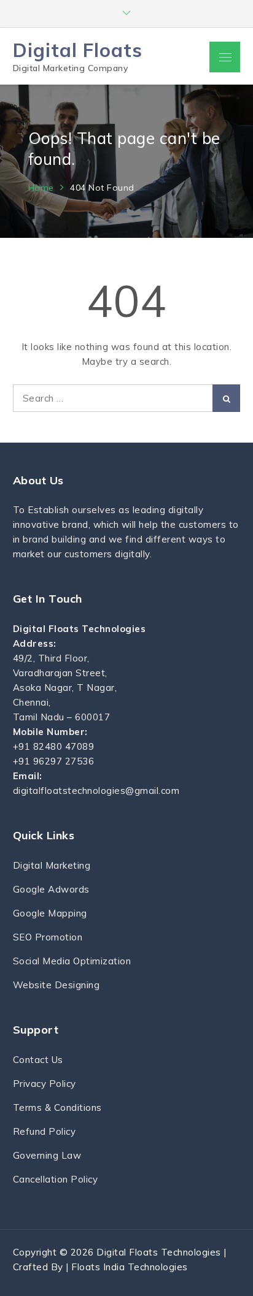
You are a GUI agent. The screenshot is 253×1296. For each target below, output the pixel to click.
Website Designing (56, 985)
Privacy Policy (44, 1083)
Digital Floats (77, 50)
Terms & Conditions (57, 1107)
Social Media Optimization (72, 961)
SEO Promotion (48, 937)
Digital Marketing (52, 865)
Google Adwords (51, 889)
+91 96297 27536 (54, 761)
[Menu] (224, 57)
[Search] (226, 398)
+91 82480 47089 (54, 746)
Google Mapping (50, 913)
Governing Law (47, 1155)
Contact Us (38, 1059)
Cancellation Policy (55, 1179)
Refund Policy (44, 1131)
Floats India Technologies (129, 1267)
